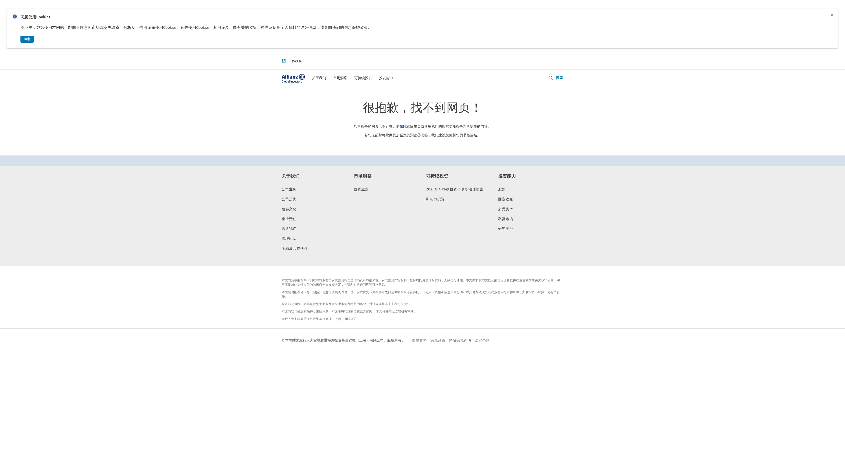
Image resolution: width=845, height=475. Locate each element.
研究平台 (505, 229)
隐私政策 (437, 340)
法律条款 (482, 340)
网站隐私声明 (460, 340)
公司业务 (289, 189)
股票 (502, 189)
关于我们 (290, 176)
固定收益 (505, 199)
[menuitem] (319, 78)
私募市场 (505, 219)
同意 (27, 39)
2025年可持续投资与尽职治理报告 (454, 189)
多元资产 (505, 209)
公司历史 (289, 199)
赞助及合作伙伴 (295, 248)
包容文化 (289, 209)
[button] (832, 15)
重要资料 (419, 340)
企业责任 (289, 219)
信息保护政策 (356, 27)
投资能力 (507, 176)
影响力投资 (435, 199)
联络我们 (289, 229)
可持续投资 (437, 176)
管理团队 (289, 238)
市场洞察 (363, 176)
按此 (403, 126)
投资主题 (361, 189)
